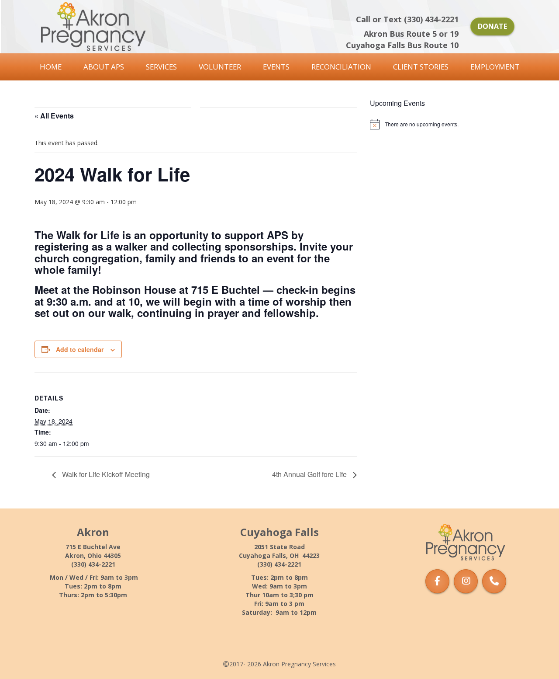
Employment (495, 67)
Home (51, 67)
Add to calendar (80, 349)
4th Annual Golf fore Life (310, 474)
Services (161, 67)
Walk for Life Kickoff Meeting (105, 474)
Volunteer (220, 67)
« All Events (54, 116)
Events (276, 67)
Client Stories (421, 67)
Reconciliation (341, 67)
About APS (103, 67)
